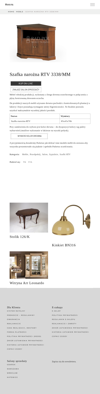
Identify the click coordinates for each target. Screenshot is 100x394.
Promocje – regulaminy (21, 315)
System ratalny (16, 311)
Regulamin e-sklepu (63, 319)
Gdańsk (11, 364)
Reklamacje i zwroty (64, 324)
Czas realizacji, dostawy (22, 328)
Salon (45, 154)
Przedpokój (35, 154)
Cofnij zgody (14, 349)
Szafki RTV (65, 154)
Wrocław (12, 373)
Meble (25, 154)
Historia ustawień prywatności (25, 345)
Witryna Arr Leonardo (27, 283)
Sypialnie (54, 154)
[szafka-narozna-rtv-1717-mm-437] (50, 39)
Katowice (12, 377)
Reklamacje (14, 324)
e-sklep (56, 311)
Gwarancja (13, 319)
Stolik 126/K (20, 237)
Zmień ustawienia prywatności (25, 341)
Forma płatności (17, 332)
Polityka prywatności (65, 315)
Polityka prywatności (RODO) (24, 336)
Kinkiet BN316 (64, 245)
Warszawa (13, 369)
